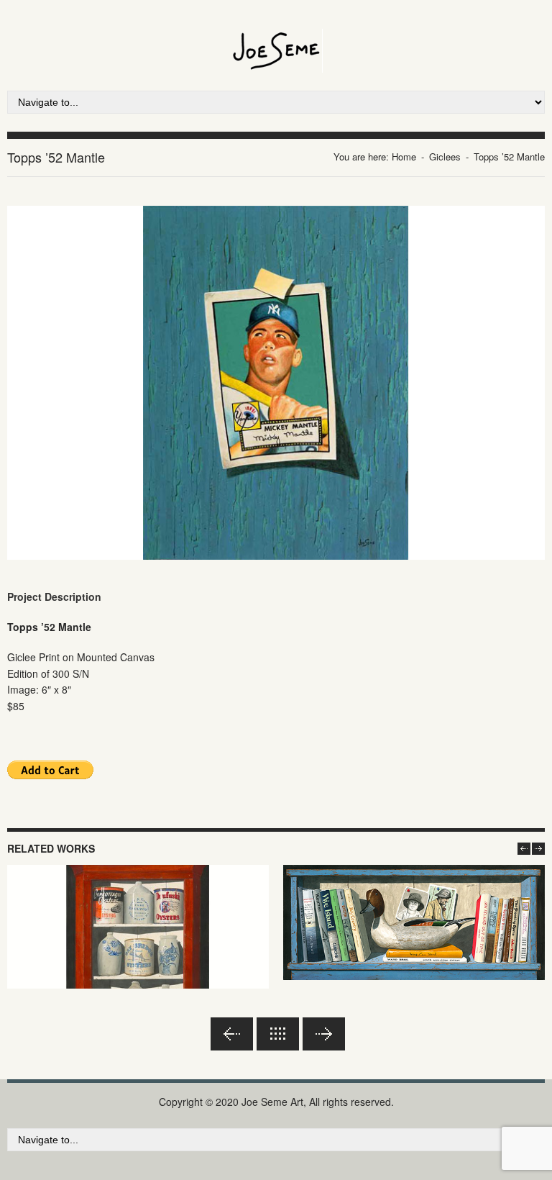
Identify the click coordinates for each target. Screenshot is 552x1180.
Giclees (445, 156)
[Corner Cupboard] (138, 953)
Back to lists (278, 1033)
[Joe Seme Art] (276, 37)
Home (404, 156)
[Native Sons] (414, 922)
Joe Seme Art (272, 1101)
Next (324, 1033)
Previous (232, 1033)
